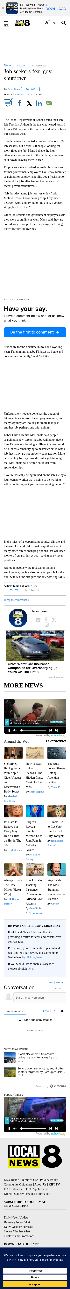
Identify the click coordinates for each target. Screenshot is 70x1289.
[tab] (15, 1011)
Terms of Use (29, 1179)
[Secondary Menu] (9, 23)
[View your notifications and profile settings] (62, 1011)
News (34, 586)
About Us (40, 1184)
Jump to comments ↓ (16, 600)
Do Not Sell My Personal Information (27, 1193)
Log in (50, 982)
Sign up (59, 982)
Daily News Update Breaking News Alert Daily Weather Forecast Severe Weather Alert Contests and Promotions (19, 1227)
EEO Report (11, 1179)
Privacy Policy (49, 1179)
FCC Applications (37, 1189)
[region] (35, 1035)
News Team (14, 89)
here (30, 968)
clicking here (34, 957)
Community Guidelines (18, 1184)
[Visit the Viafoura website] (58, 1086)
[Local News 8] (27, 23)
